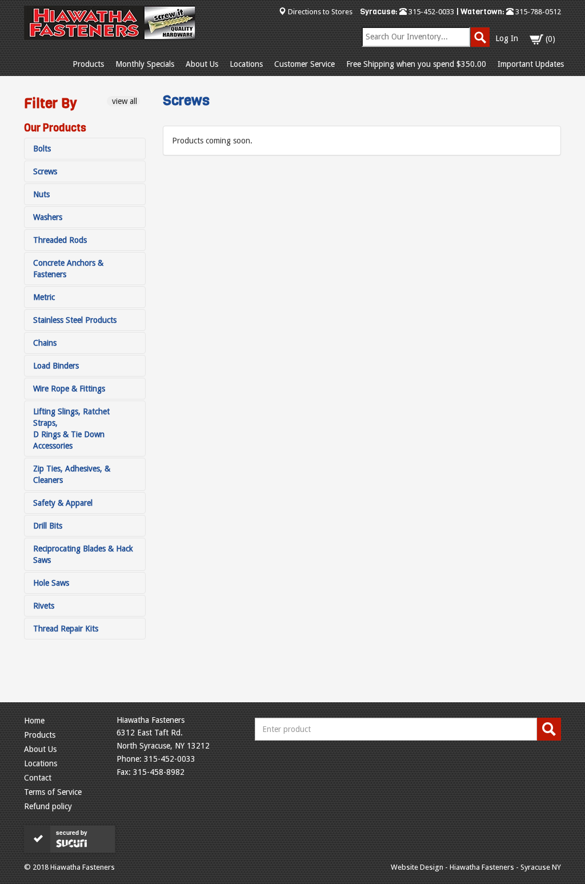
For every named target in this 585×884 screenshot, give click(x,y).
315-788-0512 (537, 11)
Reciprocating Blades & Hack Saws (83, 554)
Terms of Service (53, 792)
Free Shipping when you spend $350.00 (416, 64)
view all (123, 101)
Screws (45, 171)
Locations (246, 64)
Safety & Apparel (63, 502)
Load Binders (56, 365)
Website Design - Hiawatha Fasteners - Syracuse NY (476, 867)
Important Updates (531, 64)
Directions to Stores (320, 11)
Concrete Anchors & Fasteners (68, 268)
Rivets (43, 605)
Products (88, 64)
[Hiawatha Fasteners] (109, 23)
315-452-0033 (430, 11)
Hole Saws (51, 582)
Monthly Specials (144, 64)
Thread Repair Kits (65, 628)
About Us (202, 64)
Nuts (41, 194)
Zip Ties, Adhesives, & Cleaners (71, 474)
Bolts (42, 148)
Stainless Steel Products (75, 320)
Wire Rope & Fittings (69, 388)
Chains (45, 342)
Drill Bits (47, 525)
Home (34, 720)
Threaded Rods (60, 240)
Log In (506, 38)
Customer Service (304, 64)
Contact (37, 777)
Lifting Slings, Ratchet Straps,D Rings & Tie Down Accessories (71, 428)
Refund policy (48, 806)
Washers (47, 217)
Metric (44, 297)
